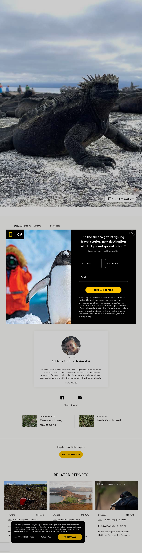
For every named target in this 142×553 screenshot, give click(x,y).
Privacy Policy (85, 316)
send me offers (103, 290)
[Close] (132, 233)
